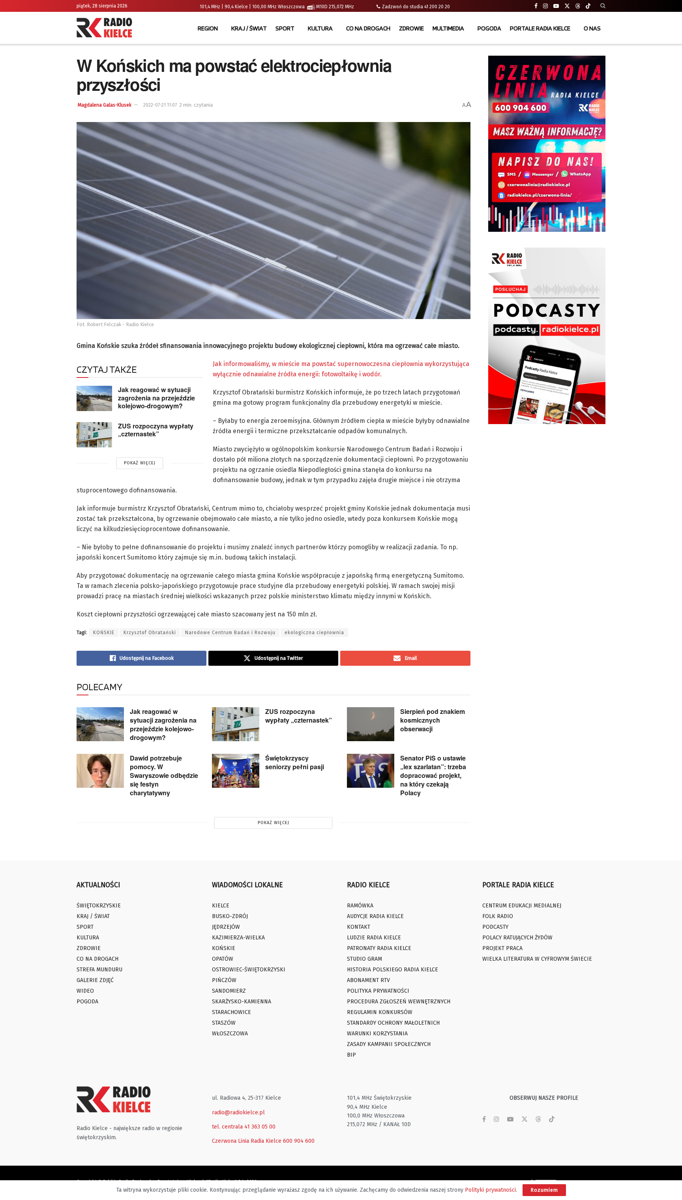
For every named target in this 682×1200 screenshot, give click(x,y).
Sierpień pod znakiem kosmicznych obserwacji (432, 720)
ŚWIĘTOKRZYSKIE (99, 905)
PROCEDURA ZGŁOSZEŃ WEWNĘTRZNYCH (398, 1001)
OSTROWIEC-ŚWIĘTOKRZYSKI (248, 969)
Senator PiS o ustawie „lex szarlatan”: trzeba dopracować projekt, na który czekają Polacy (433, 775)
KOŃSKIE (103, 632)
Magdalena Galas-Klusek (104, 105)
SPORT (284, 28)
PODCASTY (495, 927)
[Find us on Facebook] (536, 6)
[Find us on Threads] (577, 6)
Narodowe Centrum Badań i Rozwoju (230, 632)
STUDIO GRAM (364, 959)
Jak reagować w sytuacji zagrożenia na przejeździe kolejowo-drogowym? (156, 397)
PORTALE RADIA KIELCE (540, 28)
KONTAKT (358, 927)
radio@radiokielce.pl (238, 1112)
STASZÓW (224, 1023)
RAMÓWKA (360, 905)
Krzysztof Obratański (150, 632)
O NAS (592, 28)
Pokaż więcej (140, 463)
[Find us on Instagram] (545, 6)
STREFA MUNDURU (99, 969)
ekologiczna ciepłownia (314, 632)
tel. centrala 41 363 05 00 (243, 1126)
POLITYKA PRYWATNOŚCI (378, 991)
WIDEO (85, 991)
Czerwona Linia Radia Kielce (246, 1141)
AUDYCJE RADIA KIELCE (375, 916)
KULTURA (320, 28)
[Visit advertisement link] (547, 144)
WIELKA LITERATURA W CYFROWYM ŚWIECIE (537, 959)
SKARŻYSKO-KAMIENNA (241, 1001)
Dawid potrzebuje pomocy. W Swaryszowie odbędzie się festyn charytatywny (164, 775)
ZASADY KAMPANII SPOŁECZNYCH (389, 1044)
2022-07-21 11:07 (160, 105)
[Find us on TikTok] (588, 6)
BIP (351, 1055)
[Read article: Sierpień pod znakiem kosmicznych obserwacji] (370, 724)
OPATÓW (222, 959)
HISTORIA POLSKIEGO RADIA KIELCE (392, 969)
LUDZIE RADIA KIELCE (374, 937)
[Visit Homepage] (106, 28)
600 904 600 (299, 1141)
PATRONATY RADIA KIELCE (379, 948)
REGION (208, 28)
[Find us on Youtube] (556, 6)
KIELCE (220, 905)
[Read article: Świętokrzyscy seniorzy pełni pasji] (235, 771)
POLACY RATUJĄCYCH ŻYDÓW (517, 937)
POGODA (489, 28)
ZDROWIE (411, 28)
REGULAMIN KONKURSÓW (379, 1012)
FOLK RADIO (497, 916)
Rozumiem (544, 1190)
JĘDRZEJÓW (226, 927)
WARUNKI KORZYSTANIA (377, 1033)
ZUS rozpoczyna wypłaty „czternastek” (155, 430)
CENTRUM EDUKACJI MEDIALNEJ (521, 905)
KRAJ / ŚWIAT (249, 28)
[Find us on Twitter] (567, 6)
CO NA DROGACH (368, 28)
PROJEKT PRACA (502, 948)
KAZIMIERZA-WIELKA (238, 937)
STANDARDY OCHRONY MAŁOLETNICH (393, 1023)
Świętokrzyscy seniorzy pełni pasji (294, 762)
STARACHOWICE (231, 1012)
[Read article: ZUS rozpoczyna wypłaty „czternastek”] (94, 434)
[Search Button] (602, 6)
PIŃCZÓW (224, 980)
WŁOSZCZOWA (230, 1033)
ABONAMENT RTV (368, 980)
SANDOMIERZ (229, 991)
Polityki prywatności (490, 1190)
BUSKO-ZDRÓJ (230, 916)
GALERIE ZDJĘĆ (95, 980)
